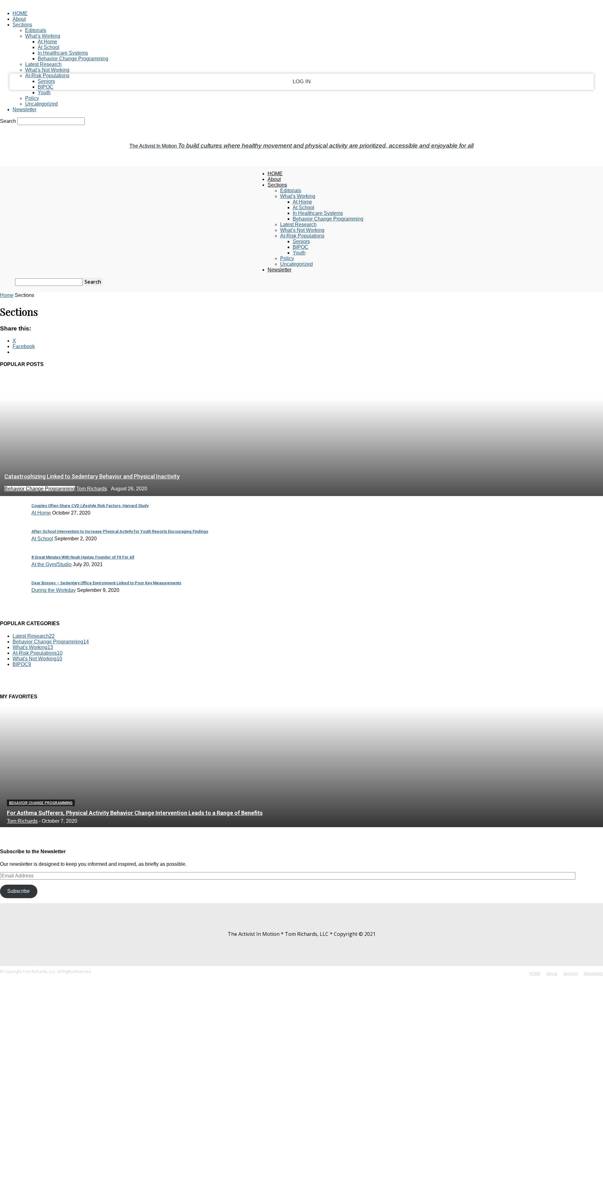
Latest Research (43, 64)
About (19, 19)
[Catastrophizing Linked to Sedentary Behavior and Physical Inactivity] (301, 493)
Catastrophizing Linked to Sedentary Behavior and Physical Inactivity (92, 476)
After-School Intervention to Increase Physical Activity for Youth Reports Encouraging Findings (119, 531)
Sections (22, 24)
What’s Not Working (47, 70)
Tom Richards (91, 488)
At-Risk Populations (47, 75)
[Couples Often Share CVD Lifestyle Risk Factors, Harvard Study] (12, 519)
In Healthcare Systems (63, 53)
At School (48, 47)
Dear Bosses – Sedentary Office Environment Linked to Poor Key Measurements (106, 583)
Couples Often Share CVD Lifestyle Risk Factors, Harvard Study (90, 505)
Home (7, 295)
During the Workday (53, 590)
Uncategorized (41, 103)
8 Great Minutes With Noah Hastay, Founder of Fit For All (82, 557)
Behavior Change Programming (73, 58)
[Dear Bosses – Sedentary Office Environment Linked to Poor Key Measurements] (12, 596)
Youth (44, 92)
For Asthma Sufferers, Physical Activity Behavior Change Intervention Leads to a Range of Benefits (135, 813)
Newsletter (24, 109)
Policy (32, 98)
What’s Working (42, 36)
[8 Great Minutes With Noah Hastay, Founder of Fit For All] (12, 571)
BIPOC (45, 87)
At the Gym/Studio (51, 564)
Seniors (46, 81)
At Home (47, 41)
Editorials (35, 30)
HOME (20, 13)
